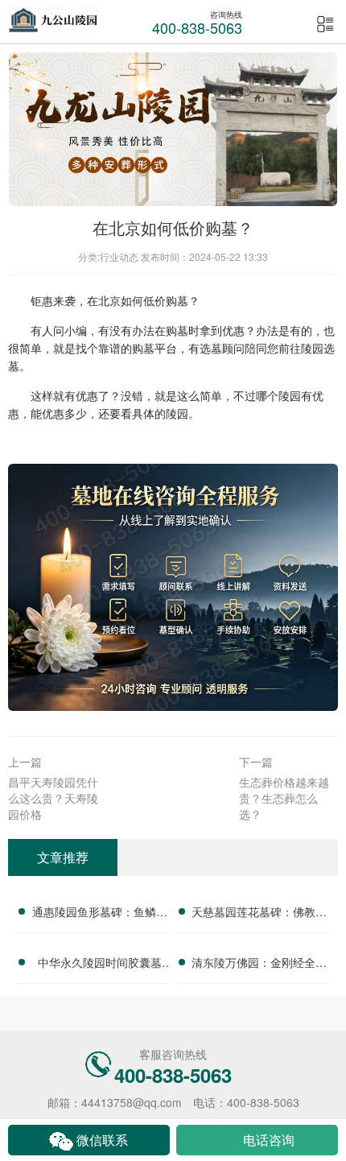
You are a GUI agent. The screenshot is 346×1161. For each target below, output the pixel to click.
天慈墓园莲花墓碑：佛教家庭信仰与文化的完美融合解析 (259, 913)
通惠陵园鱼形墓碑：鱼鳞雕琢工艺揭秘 (99, 913)
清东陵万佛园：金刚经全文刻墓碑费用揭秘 (259, 964)
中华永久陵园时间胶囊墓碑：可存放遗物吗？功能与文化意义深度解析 (99, 964)
